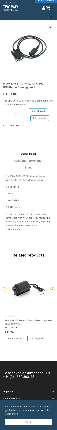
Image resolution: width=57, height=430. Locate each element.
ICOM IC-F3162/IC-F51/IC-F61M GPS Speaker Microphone (52, 82)
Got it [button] (28, 422)
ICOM (6, 131)
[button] (50, 27)
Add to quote (39, 118)
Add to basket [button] (14, 338)
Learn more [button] (11, 414)
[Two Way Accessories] (10, 8)
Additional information (28, 160)
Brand (28, 167)
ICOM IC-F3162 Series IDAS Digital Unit (48, 82)
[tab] (28, 153)
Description (28, 153)
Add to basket (38, 111)
